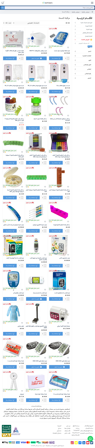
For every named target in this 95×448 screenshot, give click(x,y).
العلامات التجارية (87, 56)
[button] (90, 438)
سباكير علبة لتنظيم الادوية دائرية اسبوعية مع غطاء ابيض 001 (15, 190)
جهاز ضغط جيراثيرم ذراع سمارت (62, 51)
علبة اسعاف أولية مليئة (41, 394)
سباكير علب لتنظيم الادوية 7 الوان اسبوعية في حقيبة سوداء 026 (61, 156)
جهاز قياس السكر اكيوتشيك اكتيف (15, 258)
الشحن (89, 78)
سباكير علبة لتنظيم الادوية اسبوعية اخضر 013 (36, 190)
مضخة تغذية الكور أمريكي (63, 326)
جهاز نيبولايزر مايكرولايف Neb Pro (38, 51)
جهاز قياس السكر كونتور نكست (62, 293)
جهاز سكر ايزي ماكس (64, 258)
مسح (89, 46)
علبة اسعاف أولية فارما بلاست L (16, 361)
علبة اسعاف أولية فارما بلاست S (62, 394)
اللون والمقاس (87, 65)
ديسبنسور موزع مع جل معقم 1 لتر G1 (14, 85)
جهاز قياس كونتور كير (18, 293)
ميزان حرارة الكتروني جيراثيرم (40, 225)
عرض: (10, 23)
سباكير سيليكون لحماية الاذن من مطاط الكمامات (60, 119)
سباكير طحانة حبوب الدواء (40, 119)
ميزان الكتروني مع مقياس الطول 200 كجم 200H (36, 327)
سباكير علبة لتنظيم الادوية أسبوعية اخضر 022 (15, 156)
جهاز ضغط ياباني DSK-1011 (63, 361)
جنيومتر (22, 394)
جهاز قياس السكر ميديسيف (40, 293)
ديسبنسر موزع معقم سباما (63, 85)
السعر (89, 51)
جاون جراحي (21, 326)
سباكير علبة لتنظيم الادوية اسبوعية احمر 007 (59, 190)
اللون (89, 60)
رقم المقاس (88, 73)
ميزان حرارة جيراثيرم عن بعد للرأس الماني (13, 225)
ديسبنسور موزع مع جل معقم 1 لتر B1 (37, 85)
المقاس (89, 69)
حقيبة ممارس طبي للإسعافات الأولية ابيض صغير (14, 51)
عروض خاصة (85, 12)
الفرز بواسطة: (36, 23)
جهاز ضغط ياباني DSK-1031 (40, 361)
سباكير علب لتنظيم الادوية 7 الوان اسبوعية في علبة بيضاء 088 (38, 156)
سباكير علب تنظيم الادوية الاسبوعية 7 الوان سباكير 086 (14, 119)
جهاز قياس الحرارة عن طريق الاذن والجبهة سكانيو (38, 258)
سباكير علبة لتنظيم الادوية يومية (61, 225)
